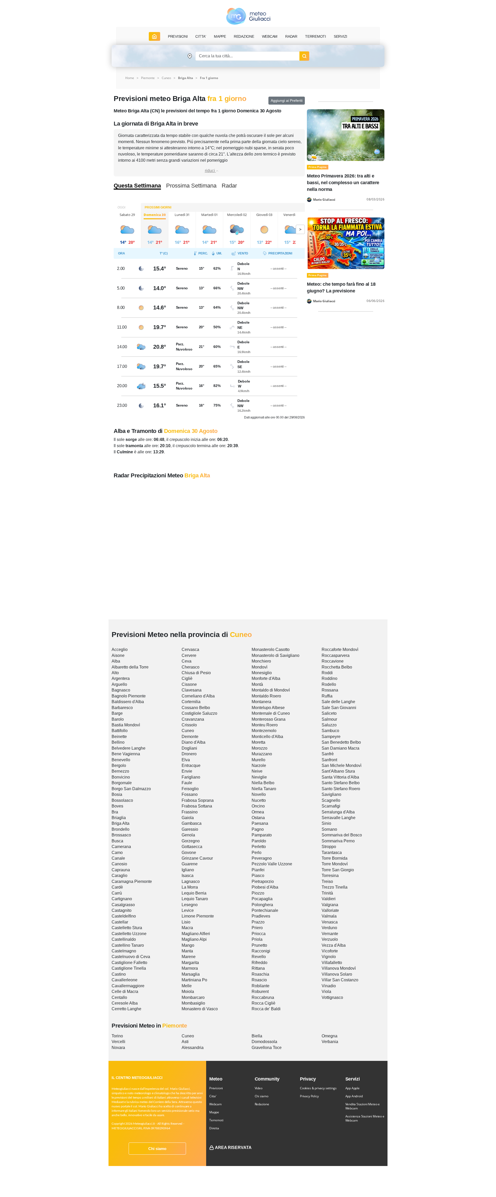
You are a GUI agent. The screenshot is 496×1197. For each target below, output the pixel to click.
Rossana (330, 690)
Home (129, 78)
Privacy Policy (309, 1096)
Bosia (117, 794)
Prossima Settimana (191, 186)
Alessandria (193, 1047)
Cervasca (190, 649)
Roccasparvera (336, 655)
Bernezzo (120, 771)
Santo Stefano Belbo (341, 783)
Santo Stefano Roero (341, 789)
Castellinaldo (124, 939)
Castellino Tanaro (128, 945)
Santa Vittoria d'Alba (340, 777)
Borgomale (122, 783)
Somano (329, 829)
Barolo (118, 719)
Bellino (118, 742)
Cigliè (187, 678)
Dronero (189, 754)
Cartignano (122, 899)
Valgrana (330, 905)
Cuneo (166, 78)
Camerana (121, 846)
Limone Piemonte (198, 916)
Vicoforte (330, 951)
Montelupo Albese (268, 707)
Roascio (259, 980)
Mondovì (259, 667)
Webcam (270, 36)
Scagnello (331, 800)
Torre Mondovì (335, 864)
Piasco (258, 875)
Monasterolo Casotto (271, 649)
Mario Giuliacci (324, 200)
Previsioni (216, 1088)
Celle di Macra (125, 991)
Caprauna (121, 870)
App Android (354, 1096)
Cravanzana (193, 719)
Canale (118, 858)
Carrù (117, 893)
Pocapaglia (262, 899)
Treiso (327, 881)
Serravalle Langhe (338, 817)
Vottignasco (332, 997)
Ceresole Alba (125, 1003)
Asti (185, 1041)
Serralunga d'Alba (338, 812)
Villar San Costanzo (340, 980)
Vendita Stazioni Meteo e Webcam (362, 1106)
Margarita (190, 962)
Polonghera (262, 905)
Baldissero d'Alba (128, 701)
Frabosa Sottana (197, 806)
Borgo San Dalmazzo (131, 789)
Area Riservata (233, 1147)
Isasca (187, 875)
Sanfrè (328, 754)
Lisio (186, 922)
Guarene (190, 864)
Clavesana (192, 690)
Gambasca (192, 823)
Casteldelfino (124, 916)
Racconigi (261, 951)
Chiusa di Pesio (196, 673)
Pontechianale (265, 910)
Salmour (329, 719)
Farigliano (191, 777)
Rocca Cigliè (263, 1003)
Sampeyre (331, 736)
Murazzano (262, 754)
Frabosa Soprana (198, 800)
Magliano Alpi (194, 939)
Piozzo (258, 893)
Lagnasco (191, 881)
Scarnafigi (331, 806)
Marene (189, 956)
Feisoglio (190, 789)
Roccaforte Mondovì (340, 649)
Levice (188, 910)
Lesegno (190, 905)
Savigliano (331, 794)
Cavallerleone (124, 980)
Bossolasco (122, 800)
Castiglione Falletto (129, 962)
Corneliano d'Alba (198, 696)
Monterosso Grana (268, 719)
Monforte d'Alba (266, 678)
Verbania (330, 1041)
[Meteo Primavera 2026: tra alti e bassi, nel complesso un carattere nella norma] (345, 135)
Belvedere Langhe (128, 748)
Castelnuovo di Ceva (131, 956)
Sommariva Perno (338, 841)
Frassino (190, 812)
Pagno (258, 829)
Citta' (212, 1096)
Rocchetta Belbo (337, 667)
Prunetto (259, 945)
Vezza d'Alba (334, 945)
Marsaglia (191, 974)
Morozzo (259, 748)
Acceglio (120, 649)
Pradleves (261, 916)
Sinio (326, 823)
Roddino (329, 678)
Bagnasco (121, 690)
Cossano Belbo (196, 707)
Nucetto (259, 800)
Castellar (120, 922)
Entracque (191, 765)
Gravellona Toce (267, 1047)
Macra (187, 928)
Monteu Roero (265, 725)
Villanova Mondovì (339, 968)
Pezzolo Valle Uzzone (272, 864)
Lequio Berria (194, 893)
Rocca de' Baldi (266, 1009)
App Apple (352, 1088)
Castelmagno (124, 951)
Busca (117, 841)
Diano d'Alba (193, 742)
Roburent (260, 991)
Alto (115, 673)
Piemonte (148, 78)
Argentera (121, 678)
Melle (187, 986)
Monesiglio (262, 673)
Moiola (188, 991)
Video (258, 1088)
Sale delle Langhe (338, 701)
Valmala (329, 916)
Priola (257, 939)
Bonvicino (121, 777)
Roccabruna (263, 997)
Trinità (327, 893)
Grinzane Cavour (197, 858)
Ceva (186, 661)
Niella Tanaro (264, 789)
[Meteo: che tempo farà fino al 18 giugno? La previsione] (345, 243)
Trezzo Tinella (334, 887)
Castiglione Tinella (129, 968)
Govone (189, 852)
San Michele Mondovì (341, 765)
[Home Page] (154, 36)
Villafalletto (332, 962)
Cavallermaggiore (128, 986)
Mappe (214, 1112)
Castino (119, 974)
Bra (115, 812)
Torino (117, 1036)
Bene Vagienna (126, 754)
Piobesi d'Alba (265, 887)
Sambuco (330, 730)
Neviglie (259, 777)
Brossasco (121, 835)
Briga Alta (120, 823)
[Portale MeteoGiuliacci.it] (248, 16)
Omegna (329, 1036)
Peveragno (262, 858)
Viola (326, 991)
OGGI (121, 207)
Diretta (214, 1128)
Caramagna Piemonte (132, 881)
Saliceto (329, 713)
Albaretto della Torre (130, 667)
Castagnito (121, 910)
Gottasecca (192, 846)
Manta (187, 951)
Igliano (188, 870)
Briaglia (119, 817)
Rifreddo (259, 962)
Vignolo (329, 956)
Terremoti (216, 1120)
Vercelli (118, 1041)
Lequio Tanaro (195, 899)
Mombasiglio (193, 1003)
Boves (117, 806)
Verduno (329, 928)
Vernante (330, 933)
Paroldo (259, 841)
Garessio (190, 829)
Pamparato (262, 835)
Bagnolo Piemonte (129, 696)
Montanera (261, 701)
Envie (187, 771)
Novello (259, 794)
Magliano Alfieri (196, 933)
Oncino (258, 806)
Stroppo (329, 846)
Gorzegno (191, 841)
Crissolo (189, 725)
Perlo (256, 852)
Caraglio (119, 875)
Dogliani (189, 748)
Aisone (118, 655)
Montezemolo (264, 730)
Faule (187, 783)
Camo (117, 852)
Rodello (329, 684)
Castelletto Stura (127, 928)
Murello (258, 760)
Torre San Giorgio (338, 870)
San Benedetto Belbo (341, 742)
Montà (257, 684)
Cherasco (190, 667)
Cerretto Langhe (126, 1009)
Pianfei (258, 870)
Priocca (259, 933)
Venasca (330, 922)
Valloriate (330, 910)
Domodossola (264, 1041)
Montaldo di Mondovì (271, 690)
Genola (188, 835)
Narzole (259, 765)
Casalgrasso (123, 905)
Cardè (117, 887)
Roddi (327, 673)
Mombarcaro (193, 997)
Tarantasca (332, 852)
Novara (118, 1047)
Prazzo (258, 922)
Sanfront (329, 760)
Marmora (190, 968)
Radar (291, 36)
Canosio (119, 864)
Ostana (258, 817)
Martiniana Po (194, 980)
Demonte (190, 736)
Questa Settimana (137, 186)
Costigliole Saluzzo (199, 713)
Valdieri (329, 899)
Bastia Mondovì (126, 725)
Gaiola (188, 817)
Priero (257, 928)
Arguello (119, 684)
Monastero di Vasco (200, 1009)
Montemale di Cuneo (271, 713)
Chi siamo (157, 1148)
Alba (116, 661)
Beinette (119, 736)
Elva (186, 760)
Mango (188, 945)
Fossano (190, 794)
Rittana (258, 968)
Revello (259, 956)
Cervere (189, 655)
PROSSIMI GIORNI (158, 207)
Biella (257, 1036)
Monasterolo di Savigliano (275, 655)
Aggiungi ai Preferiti (287, 100)
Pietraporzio (263, 881)
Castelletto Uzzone (129, 933)
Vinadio (329, 986)
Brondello (120, 829)
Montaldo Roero (266, 696)
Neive (257, 771)
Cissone (189, 684)
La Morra (190, 887)
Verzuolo (330, 939)
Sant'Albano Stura (338, 771)
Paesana (260, 823)
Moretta (258, 742)
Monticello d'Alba (267, 736)
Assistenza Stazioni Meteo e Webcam (364, 1118)
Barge (117, 713)
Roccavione (333, 661)
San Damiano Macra (340, 748)
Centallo (119, 997)
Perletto (259, 846)
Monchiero (261, 661)
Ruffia (327, 696)
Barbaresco (122, 707)
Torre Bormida (334, 858)
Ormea (258, 812)
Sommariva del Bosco (342, 835)
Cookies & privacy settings (318, 1088)
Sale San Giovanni (339, 707)
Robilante (260, 986)
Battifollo (120, 730)
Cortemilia (191, 701)
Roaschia (260, 974)
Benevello (121, 760)
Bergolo (119, 765)
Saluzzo (329, 725)
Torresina (330, 875)
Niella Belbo (263, 783)
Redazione (262, 1104)
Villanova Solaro (337, 974)
